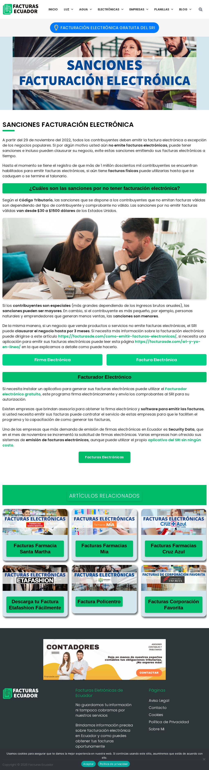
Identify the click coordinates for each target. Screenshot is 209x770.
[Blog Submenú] (190, 9)
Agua (83, 9)
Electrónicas (108, 9)
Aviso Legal (159, 700)
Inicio (53, 9)
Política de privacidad (114, 764)
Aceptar (88, 764)
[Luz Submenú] (72, 9)
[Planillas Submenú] (172, 9)
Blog (183, 9)
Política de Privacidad (169, 721)
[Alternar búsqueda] (200, 9)
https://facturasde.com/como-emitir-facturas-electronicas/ (117, 336)
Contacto (158, 707)
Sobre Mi (156, 729)
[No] (204, 759)
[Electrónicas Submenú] (122, 9)
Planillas (161, 9)
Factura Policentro (99, 601)
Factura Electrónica (156, 360)
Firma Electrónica (52, 360)
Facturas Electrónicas (104, 457)
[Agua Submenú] (91, 9)
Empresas (136, 9)
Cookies (156, 714)
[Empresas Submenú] (147, 9)
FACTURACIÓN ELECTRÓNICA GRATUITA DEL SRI (107, 28)
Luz (66, 9)
